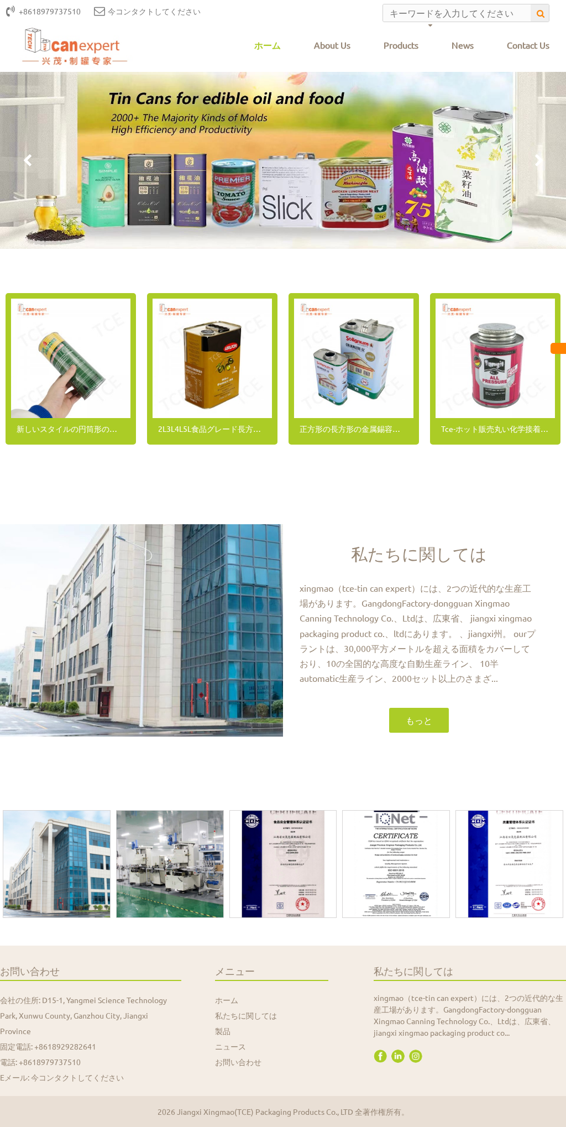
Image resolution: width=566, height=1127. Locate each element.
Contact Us (528, 44)
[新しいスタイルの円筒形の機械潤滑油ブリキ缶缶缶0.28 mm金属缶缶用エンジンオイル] (70, 358)
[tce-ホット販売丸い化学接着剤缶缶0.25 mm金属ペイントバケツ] (495, 358)
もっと (419, 720)
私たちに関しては (246, 1015)
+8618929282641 (65, 1046)
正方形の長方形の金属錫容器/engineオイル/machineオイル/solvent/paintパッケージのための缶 (356, 429)
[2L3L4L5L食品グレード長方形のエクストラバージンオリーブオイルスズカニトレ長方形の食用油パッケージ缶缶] (212, 358)
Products (401, 44)
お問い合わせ (238, 1062)
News (463, 44)
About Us (332, 44)
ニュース (230, 1046)
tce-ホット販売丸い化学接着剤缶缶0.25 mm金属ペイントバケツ (498, 429)
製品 (222, 1031)
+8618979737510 (50, 1062)
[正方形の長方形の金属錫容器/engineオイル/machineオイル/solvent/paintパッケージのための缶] (353, 358)
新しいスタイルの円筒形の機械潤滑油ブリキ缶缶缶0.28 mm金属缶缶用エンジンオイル (73, 429)
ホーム (267, 44)
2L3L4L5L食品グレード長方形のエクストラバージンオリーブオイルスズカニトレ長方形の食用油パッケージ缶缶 (215, 429)
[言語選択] (558, 348)
